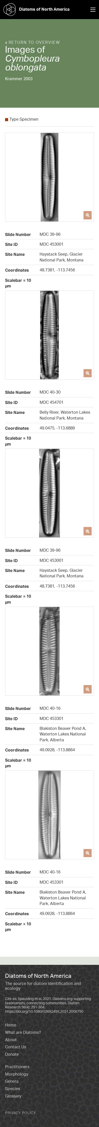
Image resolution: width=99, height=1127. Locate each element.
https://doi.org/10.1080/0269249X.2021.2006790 (44, 1011)
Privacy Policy (20, 1112)
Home (10, 1024)
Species (12, 1088)
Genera (12, 1081)
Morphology (16, 1074)
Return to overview (33, 42)
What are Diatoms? (23, 1032)
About (11, 1039)
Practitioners (17, 1066)
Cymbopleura (32, 58)
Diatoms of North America (44, 9)
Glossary (13, 1095)
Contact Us (15, 1046)
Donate (12, 1054)
